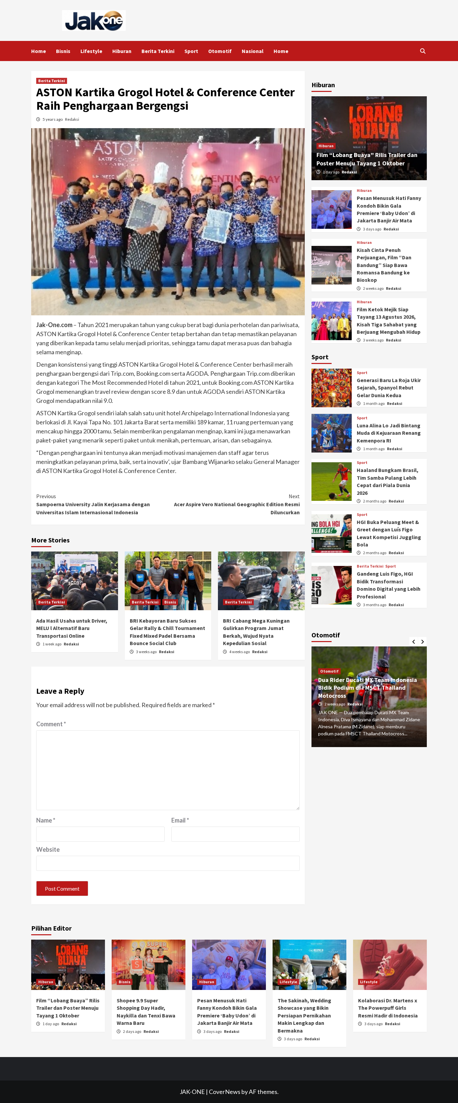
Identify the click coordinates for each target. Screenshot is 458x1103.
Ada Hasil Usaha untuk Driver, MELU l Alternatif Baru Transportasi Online (71, 628)
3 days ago (372, 228)
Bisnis (63, 51)
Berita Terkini (157, 51)
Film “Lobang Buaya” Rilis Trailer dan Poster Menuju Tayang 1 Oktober (68, 1008)
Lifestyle (91, 51)
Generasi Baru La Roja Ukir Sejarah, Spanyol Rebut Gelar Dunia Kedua (389, 388)
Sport (191, 51)
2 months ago (375, 501)
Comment (51, 724)
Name (45, 820)
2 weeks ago (373, 288)
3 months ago (375, 604)
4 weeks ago (239, 651)
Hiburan (121, 51)
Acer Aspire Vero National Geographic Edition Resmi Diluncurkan (237, 504)
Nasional (253, 51)
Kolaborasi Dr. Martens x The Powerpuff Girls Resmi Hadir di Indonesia (388, 1008)
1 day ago (331, 171)
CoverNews (224, 1091)
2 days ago (132, 1031)
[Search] (422, 51)
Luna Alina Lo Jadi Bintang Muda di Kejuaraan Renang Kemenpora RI (389, 433)
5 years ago (53, 119)
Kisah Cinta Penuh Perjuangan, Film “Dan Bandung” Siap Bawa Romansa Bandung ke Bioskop (384, 265)
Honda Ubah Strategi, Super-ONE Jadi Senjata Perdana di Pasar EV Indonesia (369, 680)
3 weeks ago (146, 651)
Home (38, 51)
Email (180, 820)
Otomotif (220, 51)
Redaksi (72, 119)
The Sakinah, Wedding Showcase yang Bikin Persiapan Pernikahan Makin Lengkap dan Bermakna (304, 1015)
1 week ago (52, 643)
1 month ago (374, 403)
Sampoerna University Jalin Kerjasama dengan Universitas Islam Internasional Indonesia (93, 504)
